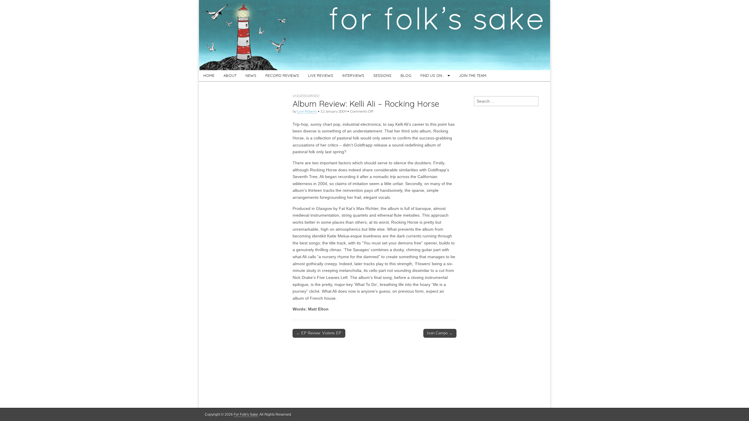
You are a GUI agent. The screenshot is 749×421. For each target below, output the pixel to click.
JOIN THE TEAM (472, 75)
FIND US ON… (432, 75)
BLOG (406, 75)
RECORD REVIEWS (282, 75)
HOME (208, 75)
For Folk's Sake (246, 415)
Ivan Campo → (440, 333)
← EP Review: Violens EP (318, 333)
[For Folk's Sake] (374, 35)
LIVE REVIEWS (320, 75)
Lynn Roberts (307, 111)
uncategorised (306, 96)
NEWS (250, 75)
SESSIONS (382, 75)
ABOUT (230, 75)
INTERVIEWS (353, 75)
